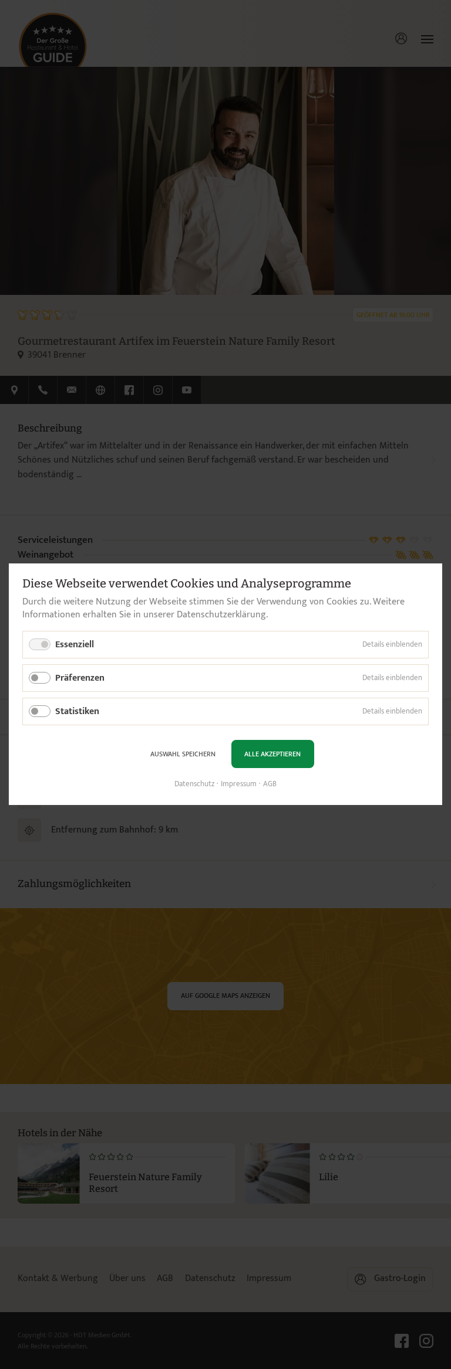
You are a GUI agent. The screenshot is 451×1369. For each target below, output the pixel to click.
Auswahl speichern (183, 754)
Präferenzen (80, 678)
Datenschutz (194, 784)
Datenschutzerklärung (221, 615)
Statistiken (77, 712)
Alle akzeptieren (272, 754)
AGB (270, 784)
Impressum (239, 784)
